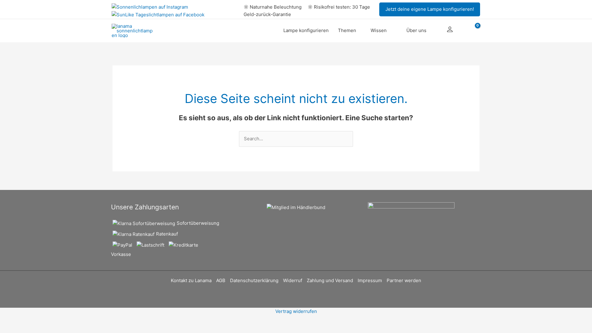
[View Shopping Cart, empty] (473, 30)
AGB (220, 280)
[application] (358, 30)
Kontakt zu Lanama (191, 280)
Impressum (370, 280)
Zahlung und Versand (330, 280)
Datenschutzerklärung (254, 280)
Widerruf (292, 280)
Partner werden (404, 280)
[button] (429, 9)
